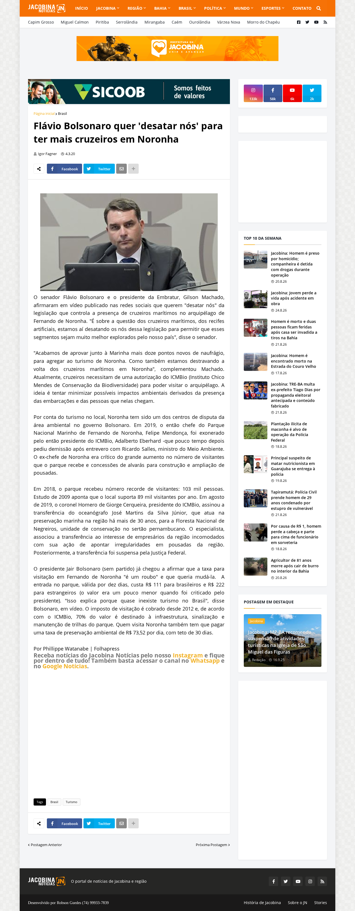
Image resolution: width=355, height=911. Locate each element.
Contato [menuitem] (302, 8)
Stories (320, 902)
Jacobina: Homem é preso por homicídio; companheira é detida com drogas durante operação (295, 263)
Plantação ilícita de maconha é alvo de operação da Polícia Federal (289, 432)
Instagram (188, 655)
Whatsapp (205, 660)
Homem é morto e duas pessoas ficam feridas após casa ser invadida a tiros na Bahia (294, 329)
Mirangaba (154, 22)
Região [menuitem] (135, 8)
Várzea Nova (228, 22)
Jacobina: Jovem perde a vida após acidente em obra (293, 298)
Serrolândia (127, 22)
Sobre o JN (297, 902)
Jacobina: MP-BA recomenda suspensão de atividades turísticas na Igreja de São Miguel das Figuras (279, 642)
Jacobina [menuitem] (106, 8)
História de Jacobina (262, 902)
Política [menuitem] (213, 8)
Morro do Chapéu (263, 22)
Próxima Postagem (211, 844)
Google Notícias (64, 666)
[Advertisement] (129, 733)
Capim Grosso (41, 22)
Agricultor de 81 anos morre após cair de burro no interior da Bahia (295, 566)
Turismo (71, 802)
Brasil (62, 113)
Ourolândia (199, 22)
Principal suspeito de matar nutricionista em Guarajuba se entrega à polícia (293, 466)
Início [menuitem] (81, 8)
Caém (177, 22)
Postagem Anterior (46, 844)
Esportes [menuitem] (271, 8)
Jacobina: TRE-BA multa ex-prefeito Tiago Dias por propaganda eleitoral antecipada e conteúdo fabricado (295, 394)
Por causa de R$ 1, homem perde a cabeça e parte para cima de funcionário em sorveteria (296, 534)
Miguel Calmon (75, 22)
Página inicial (44, 113)
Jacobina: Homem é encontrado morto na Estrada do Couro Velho (293, 361)
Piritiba (102, 22)
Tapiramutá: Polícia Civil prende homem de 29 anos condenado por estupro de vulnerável (294, 500)
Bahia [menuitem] (160, 8)
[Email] (121, 169)
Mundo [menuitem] (242, 8)
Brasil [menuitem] (185, 8)
